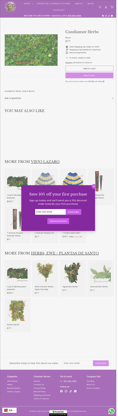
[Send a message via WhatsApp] (111, 411)
